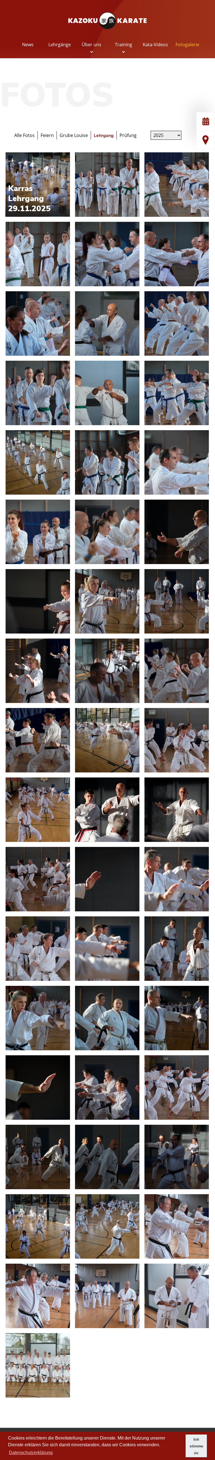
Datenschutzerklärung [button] (31, 1452)
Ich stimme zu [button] (196, 1446)
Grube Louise (74, 135)
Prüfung (128, 135)
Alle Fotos (24, 135)
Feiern (47, 135)
